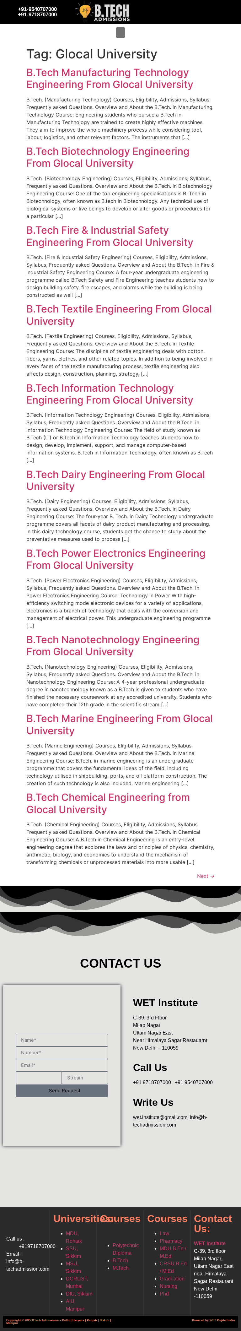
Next (206, 876)
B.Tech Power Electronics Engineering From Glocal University (116, 559)
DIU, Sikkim (79, 1293)
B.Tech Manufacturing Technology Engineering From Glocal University (109, 78)
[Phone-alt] (227, 11)
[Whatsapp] (209, 11)
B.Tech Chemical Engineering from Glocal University (108, 803)
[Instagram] (192, 11)
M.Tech (121, 1268)
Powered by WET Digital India (213, 1320)
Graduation (172, 1278)
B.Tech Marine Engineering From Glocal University (119, 724)
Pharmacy (171, 1241)
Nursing (168, 1286)
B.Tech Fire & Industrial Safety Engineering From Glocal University (109, 236)
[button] (120, 32)
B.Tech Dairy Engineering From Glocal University (115, 480)
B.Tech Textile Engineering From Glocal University (119, 315)
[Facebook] (158, 11)
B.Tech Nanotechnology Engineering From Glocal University (113, 645)
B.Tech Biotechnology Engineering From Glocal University (108, 157)
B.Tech (120, 1260)
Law (164, 1233)
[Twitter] (175, 11)
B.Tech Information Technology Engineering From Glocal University (109, 394)
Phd (164, 1293)
